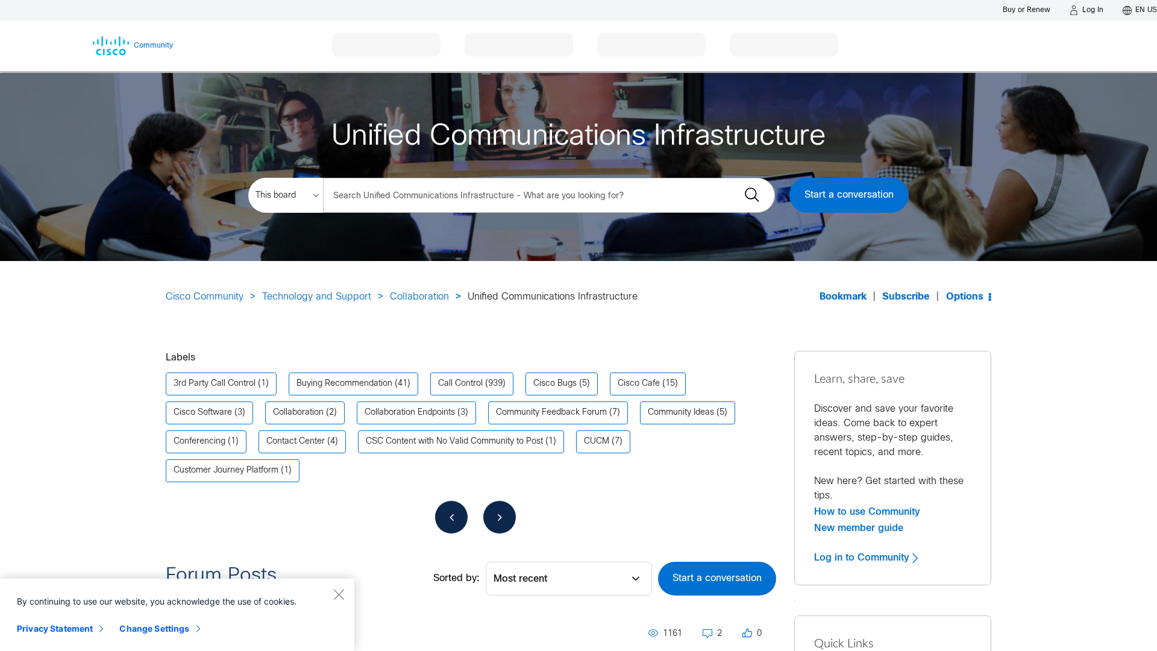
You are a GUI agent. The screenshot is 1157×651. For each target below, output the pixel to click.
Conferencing (199, 441)
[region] (177, 615)
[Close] (339, 594)
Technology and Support (316, 296)
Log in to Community (863, 557)
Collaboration (419, 296)
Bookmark (843, 296)
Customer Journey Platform (226, 470)
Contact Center (295, 441)
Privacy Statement (55, 628)
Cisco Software (203, 413)
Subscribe (906, 296)
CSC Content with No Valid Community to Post (454, 441)
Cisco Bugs (555, 384)
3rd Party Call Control (215, 384)
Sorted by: (456, 578)
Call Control (460, 384)
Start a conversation (849, 195)
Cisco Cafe (639, 384)
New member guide (858, 528)
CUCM (596, 441)
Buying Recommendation (344, 384)
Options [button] (964, 296)
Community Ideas (681, 413)
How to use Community (867, 511)
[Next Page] (499, 517)
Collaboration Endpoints (410, 413)
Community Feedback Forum (551, 413)
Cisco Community (204, 296)
